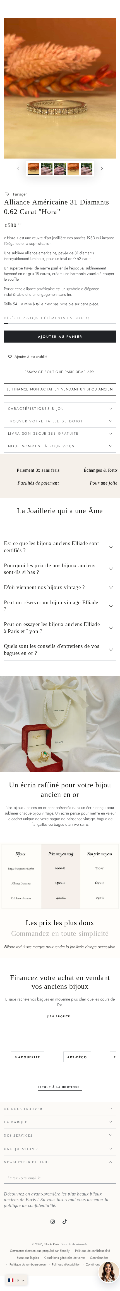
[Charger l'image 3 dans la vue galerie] (60, 169)
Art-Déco (77, 1057)
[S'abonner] (114, 1178)
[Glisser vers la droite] (101, 169)
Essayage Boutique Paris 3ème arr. (60, 371)
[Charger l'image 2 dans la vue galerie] (47, 169)
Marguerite (27, 1057)
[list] (60, 478)
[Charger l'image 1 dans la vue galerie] (33, 169)
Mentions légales (28, 1257)
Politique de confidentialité (92, 1250)
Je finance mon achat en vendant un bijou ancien (60, 389)
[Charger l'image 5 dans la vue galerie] (86, 169)
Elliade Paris (51, 1244)
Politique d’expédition (66, 1264)
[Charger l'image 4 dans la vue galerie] (73, 169)
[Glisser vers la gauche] (18, 169)
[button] (16, 1280)
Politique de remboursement (28, 1264)
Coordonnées (99, 1257)
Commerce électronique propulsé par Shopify (39, 1250)
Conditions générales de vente (64, 1257)
